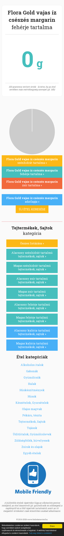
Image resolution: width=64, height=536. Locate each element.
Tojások (32, 428)
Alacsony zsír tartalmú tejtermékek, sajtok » (32, 280)
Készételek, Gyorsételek (32, 402)
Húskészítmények (32, 390)
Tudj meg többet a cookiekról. (40, 533)
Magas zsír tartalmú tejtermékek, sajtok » (32, 293)
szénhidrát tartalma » (32, 160)
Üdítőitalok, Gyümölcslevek (32, 434)
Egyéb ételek (32, 453)
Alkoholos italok (32, 365)
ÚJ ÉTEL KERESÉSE (32, 209)
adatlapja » (32, 199)
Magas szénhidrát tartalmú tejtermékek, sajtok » (32, 267)
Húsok (32, 396)
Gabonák (32, 371)
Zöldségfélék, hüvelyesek (32, 440)
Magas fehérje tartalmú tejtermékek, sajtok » (32, 319)
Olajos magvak (32, 409)
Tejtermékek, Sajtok (32, 421)
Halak (32, 384)
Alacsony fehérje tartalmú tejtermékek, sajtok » (32, 306)
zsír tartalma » (32, 183)
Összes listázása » (32, 243)
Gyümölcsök (32, 377)
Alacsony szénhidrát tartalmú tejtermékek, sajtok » (32, 254)
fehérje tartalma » (32, 172)
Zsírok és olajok (32, 447)
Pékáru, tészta (32, 415)
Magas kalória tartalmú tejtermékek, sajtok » (32, 345)
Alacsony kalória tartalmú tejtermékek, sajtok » (32, 332)
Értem (52, 526)
